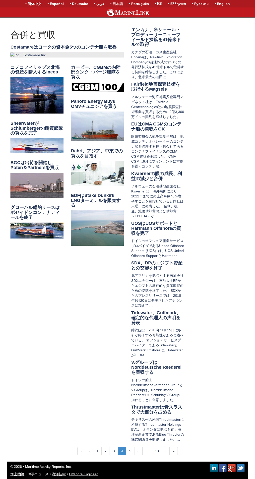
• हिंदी (158, 4)
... (147, 451)
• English (222, 4)
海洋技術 (59, 474)
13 (157, 451)
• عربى (99, 4)
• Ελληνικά (177, 4)
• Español (56, 4)
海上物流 (17, 474)
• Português (139, 4)
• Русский (200, 4)
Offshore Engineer (83, 474)
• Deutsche (79, 4)
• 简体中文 (33, 4)
